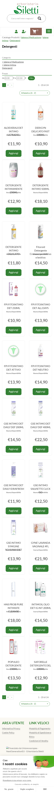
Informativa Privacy (11, 728)
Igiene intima (9, 65)
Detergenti (7, 68)
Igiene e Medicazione (31, 37)
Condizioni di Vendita (38, 741)
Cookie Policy (8, 732)
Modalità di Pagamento (39, 728)
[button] (34, 93)
